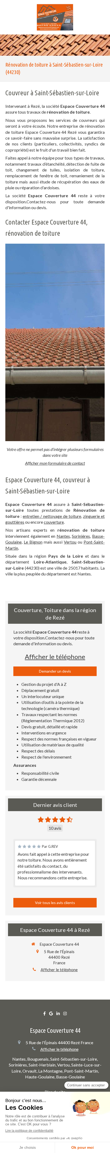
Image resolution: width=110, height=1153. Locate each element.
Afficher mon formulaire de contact (55, 463)
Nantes (63, 536)
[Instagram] (65, 1015)
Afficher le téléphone (55, 656)
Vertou (70, 541)
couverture (54, 521)
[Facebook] (44, 1015)
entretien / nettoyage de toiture (52, 516)
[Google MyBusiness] (51, 1015)
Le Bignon (33, 541)
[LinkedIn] (58, 1015)
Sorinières (81, 536)
